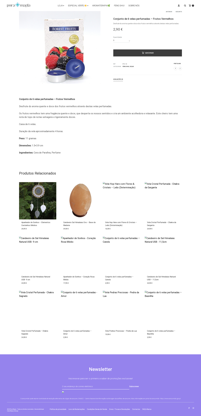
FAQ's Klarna (146, 409)
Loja (60, 5)
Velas (132, 66)
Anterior (169, 11)
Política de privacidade (58, 409)
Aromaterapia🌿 (101, 5)
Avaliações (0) (118, 79)
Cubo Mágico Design (12, 411)
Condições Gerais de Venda (97, 409)
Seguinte (179, 11)
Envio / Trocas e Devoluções (119, 409)
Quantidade (117, 37)
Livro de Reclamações (77, 409)
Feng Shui (119, 5)
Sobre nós (133, 5)
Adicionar (149, 53)
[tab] (118, 79)
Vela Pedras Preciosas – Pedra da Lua (121, 331)
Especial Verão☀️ (77, 5)
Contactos (136, 409)
